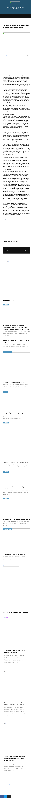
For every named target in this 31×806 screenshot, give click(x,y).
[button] (2, 16)
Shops (15, 793)
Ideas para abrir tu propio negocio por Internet (16, 519)
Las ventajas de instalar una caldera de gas (15, 462)
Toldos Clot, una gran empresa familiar (14, 554)
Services (27, 790)
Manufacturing (18, 790)
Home (3, 790)
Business (10, 790)
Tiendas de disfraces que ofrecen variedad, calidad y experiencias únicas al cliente (14, 758)
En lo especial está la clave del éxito (13, 382)
